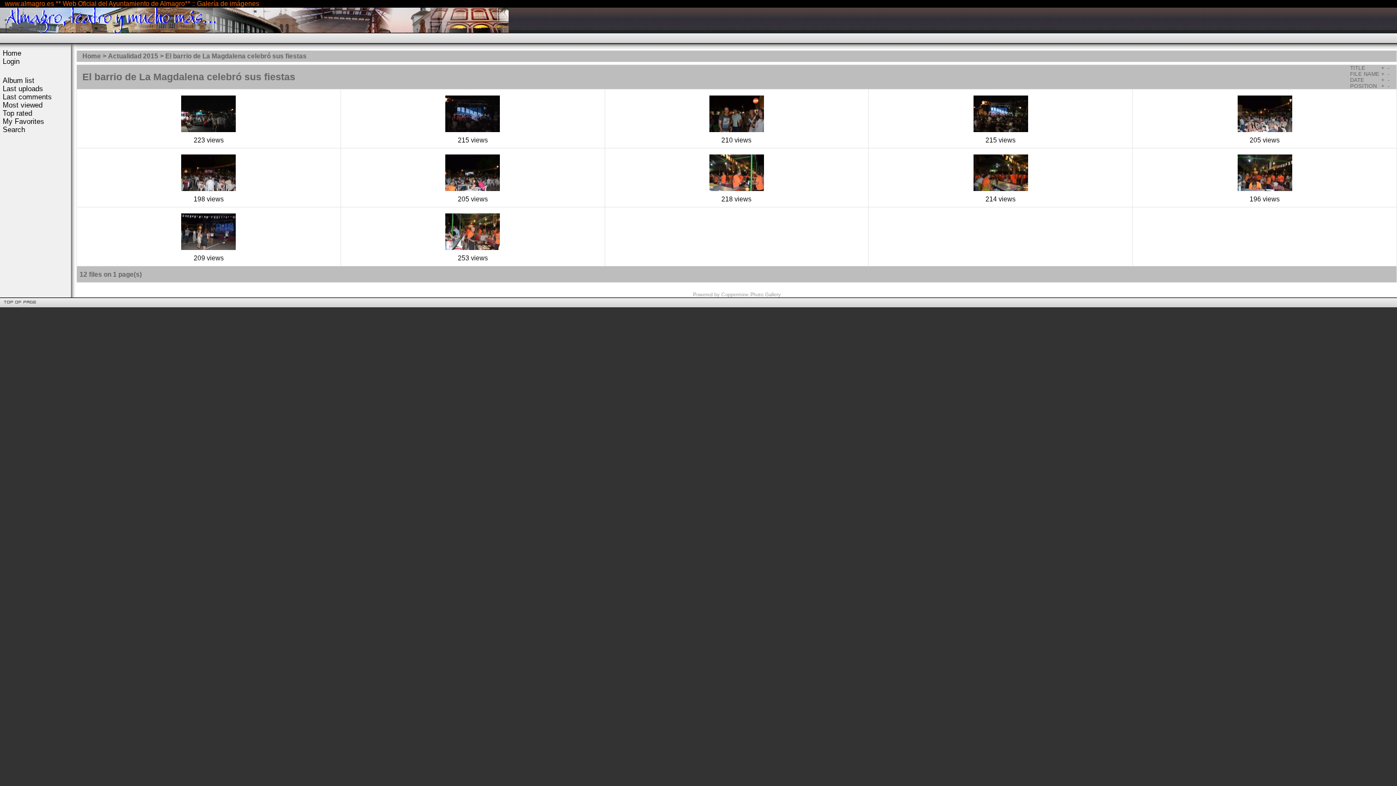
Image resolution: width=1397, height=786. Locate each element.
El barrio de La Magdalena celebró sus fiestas (236, 56)
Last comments (27, 97)
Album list (18, 80)
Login (11, 61)
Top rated (17, 113)
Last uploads (23, 89)
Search (14, 130)
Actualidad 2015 (133, 56)
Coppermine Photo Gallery (751, 294)
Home (12, 53)
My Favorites (23, 121)
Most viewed (23, 105)
